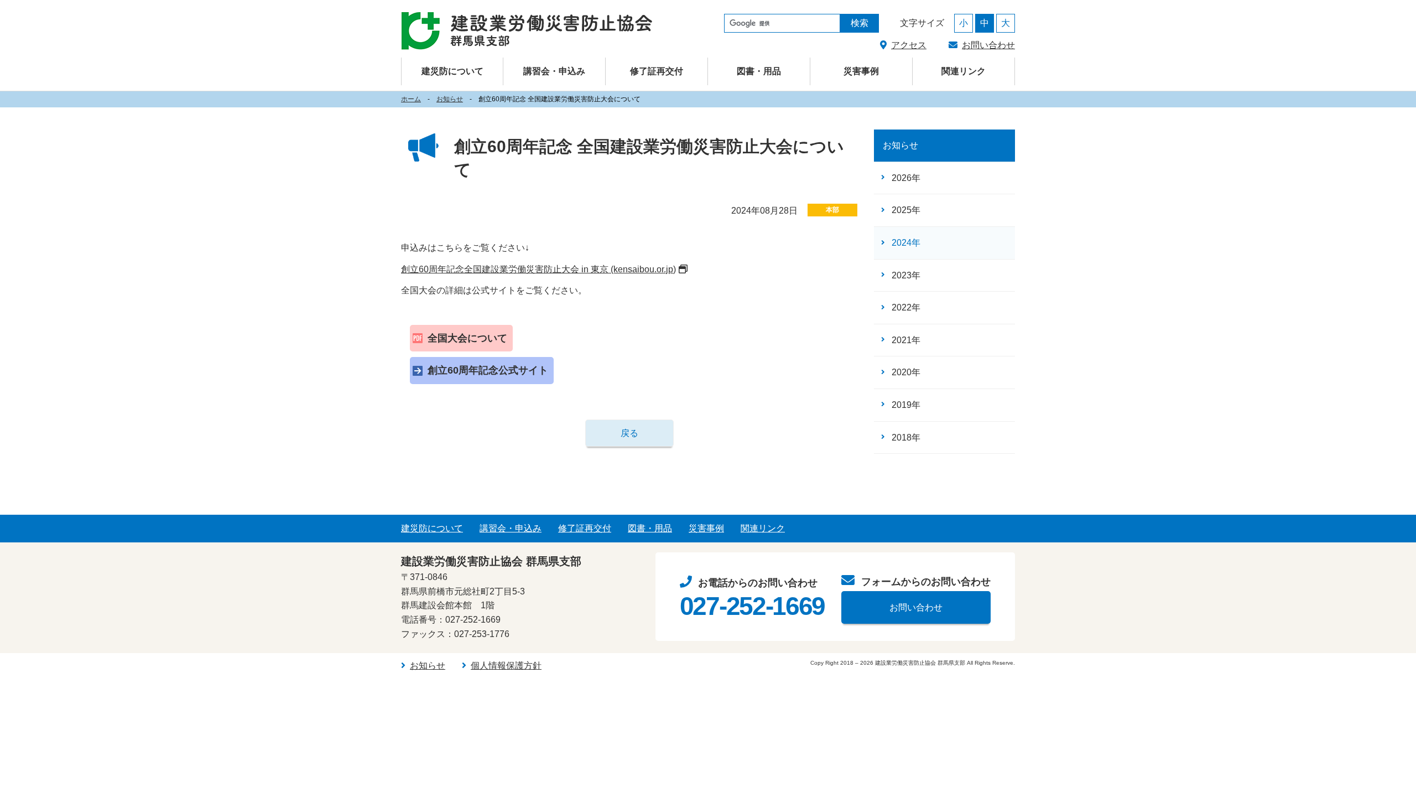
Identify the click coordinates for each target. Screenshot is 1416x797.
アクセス (908, 45)
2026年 (906, 178)
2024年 (906, 242)
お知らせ (449, 99)
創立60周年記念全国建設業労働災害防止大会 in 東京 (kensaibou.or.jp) (538, 269)
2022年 (906, 307)
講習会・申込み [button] (554, 71)
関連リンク (963, 71)
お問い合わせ (988, 45)
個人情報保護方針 (506, 665)
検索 (859, 23)
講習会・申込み (511, 528)
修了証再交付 (656, 71)
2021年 (906, 340)
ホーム (411, 99)
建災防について (432, 528)
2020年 (906, 372)
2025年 (906, 210)
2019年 (906, 405)
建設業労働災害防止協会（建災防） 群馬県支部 (526, 31)
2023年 (906, 275)
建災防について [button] (452, 71)
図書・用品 (759, 71)
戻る (629, 433)
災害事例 (861, 71)
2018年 (906, 437)
